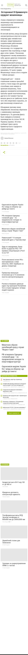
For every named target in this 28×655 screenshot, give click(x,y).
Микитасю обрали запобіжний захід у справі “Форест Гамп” (13, 230)
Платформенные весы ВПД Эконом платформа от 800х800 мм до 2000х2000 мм (13, 517)
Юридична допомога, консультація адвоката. (11, 493)
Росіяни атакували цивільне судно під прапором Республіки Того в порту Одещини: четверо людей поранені (14, 287)
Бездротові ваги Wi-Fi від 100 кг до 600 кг (13, 483)
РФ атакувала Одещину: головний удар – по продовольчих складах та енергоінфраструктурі (11, 219)
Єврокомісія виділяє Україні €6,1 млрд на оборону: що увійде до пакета (12, 207)
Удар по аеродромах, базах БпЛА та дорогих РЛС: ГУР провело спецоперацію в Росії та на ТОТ (13, 250)
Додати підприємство (14, 413)
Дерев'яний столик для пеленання (11, 541)
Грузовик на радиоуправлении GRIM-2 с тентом (14, 564)
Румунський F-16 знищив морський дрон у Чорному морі (14, 239)
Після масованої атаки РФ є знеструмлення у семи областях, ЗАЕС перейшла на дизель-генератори (13, 263)
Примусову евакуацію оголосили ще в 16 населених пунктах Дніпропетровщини (13, 275)
